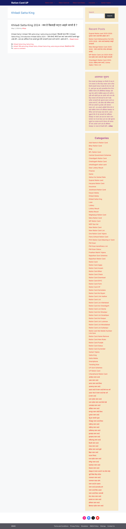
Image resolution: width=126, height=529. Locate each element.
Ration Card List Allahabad (99, 303)
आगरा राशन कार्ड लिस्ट (95, 383)
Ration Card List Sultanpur (98, 328)
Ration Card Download (97, 277)
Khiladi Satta (33, 46)
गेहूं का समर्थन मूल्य (94, 418)
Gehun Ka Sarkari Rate (97, 177)
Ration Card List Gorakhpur (99, 315)
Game (91, 174)
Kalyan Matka (94, 193)
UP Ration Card (94, 371)
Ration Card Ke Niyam (97, 293)
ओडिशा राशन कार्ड (94, 408)
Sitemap (103, 526)
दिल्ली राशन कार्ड (93, 443)
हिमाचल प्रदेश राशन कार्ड (96, 506)
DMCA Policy (94, 526)
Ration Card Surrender (97, 349)
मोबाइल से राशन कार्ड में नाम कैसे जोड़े (99, 471)
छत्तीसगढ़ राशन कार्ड (94, 430)
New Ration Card (95, 227)
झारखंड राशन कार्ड (94, 434)
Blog (90, 149)
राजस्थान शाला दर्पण (94, 481)
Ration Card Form (95, 284)
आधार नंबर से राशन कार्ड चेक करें (98, 393)
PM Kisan (92, 243)
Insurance (92, 3)
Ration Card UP (19, 2)
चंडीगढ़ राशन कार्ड (94, 427)
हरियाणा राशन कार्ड (94, 503)
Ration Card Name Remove (99, 336)
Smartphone (93, 361)
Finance (92, 171)
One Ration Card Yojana (98, 234)
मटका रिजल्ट (92, 455)
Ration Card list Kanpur (97, 318)
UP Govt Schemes (95, 368)
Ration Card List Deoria (97, 309)
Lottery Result (94, 208)
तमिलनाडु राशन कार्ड (95, 440)
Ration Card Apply (95, 265)
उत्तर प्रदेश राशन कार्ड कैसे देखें (98, 402)
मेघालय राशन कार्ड (94, 468)
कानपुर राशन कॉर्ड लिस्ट (96, 412)
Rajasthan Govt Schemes (98, 256)
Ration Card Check (96, 274)
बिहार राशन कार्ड (93, 452)
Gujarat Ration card (96, 180)
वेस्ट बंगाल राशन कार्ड (95, 496)
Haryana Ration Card (96, 183)
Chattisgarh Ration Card (98, 161)
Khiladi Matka (94, 196)
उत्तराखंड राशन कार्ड (94, 405)
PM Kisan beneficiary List (98, 246)
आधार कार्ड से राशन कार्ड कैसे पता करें (99, 390)
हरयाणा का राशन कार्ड (95, 499)
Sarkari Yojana (106, 3)
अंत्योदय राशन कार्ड (94, 377)
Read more (74, 39)
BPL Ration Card (95, 152)
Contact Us (111, 526)
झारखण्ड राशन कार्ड (94, 437)
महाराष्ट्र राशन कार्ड (94, 465)
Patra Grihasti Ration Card (98, 237)
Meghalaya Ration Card (97, 215)
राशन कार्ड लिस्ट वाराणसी (96, 493)
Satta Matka (93, 358)
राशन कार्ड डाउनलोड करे (96, 487)
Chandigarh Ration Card (98, 158)
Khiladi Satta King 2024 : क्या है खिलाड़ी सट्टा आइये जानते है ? (44, 25)
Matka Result (94, 212)
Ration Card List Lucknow (98, 321)
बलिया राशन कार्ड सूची (95, 449)
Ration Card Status (79, 3)
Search (91, 12)
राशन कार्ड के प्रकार (94, 484)
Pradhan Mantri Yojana (97, 252)
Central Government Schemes (100, 155)
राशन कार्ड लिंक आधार (95, 490)
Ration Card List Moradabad (99, 325)
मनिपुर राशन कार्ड (94, 462)
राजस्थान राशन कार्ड (94, 477)
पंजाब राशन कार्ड (93, 446)
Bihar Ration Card (95, 146)
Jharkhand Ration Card (97, 190)
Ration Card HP (94, 287)
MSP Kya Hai (93, 224)
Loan (91, 202)
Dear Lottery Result (96, 168)
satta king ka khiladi (57, 46)
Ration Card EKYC (95, 281)
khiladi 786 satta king (21, 46)
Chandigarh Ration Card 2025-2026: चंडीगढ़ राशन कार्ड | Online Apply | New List (100, 62)
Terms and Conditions (61, 526)
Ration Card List (64, 3)
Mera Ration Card (95, 218)
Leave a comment (20, 48)
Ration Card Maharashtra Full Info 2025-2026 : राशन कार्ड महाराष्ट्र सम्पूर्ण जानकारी (101, 41)
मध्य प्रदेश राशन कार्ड (95, 459)
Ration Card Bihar (95, 271)
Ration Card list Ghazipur (98, 312)
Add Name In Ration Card (98, 143)
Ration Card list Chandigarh (99, 306)
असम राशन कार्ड (93, 380)
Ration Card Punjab (96, 343)
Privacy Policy (74, 526)
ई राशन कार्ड (92, 396)
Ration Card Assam (96, 268)
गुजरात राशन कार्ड (94, 415)
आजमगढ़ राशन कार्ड (94, 386)
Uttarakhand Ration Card (98, 374)
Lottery (91, 205)
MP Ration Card (94, 221)
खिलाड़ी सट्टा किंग (69, 46)
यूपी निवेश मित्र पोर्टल (95, 474)
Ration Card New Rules (97, 339)
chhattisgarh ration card (98, 165)
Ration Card (49, 3)
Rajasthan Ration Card (97, 259)
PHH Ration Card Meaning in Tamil (101, 240)
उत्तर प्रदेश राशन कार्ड (95, 399)
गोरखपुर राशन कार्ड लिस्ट (96, 421)
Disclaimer (84, 526)
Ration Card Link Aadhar (98, 296)
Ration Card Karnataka (97, 290)
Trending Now (94, 364)
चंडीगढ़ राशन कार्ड (94, 424)
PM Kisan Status (95, 249)
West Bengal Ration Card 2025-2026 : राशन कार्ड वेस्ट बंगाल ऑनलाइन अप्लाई (100, 49)
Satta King (29, 44)
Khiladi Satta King (20, 44)
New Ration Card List (97, 230)
